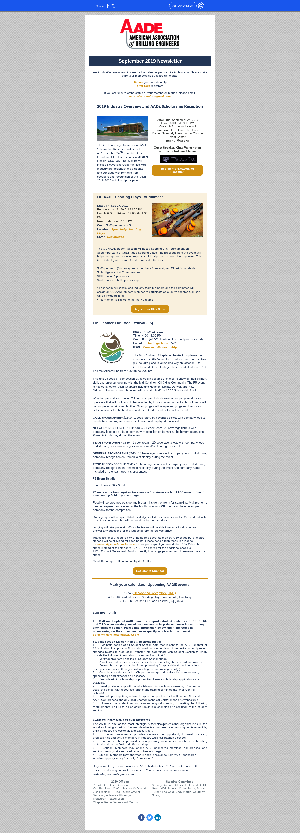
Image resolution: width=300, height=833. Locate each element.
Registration (115, 236)
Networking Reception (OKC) (154, 593)
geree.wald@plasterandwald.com (116, 544)
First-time (143, 85)
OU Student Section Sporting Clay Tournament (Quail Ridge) (155, 597)
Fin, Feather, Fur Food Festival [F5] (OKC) (155, 601)
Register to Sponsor (150, 570)
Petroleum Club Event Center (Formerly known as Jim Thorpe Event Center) (177, 133)
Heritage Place (158, 343)
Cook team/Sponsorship (160, 347)
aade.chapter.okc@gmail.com (113, 774)
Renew (138, 82)
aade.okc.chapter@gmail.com (150, 96)
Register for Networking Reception (177, 170)
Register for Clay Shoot (150, 309)
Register (183, 140)
